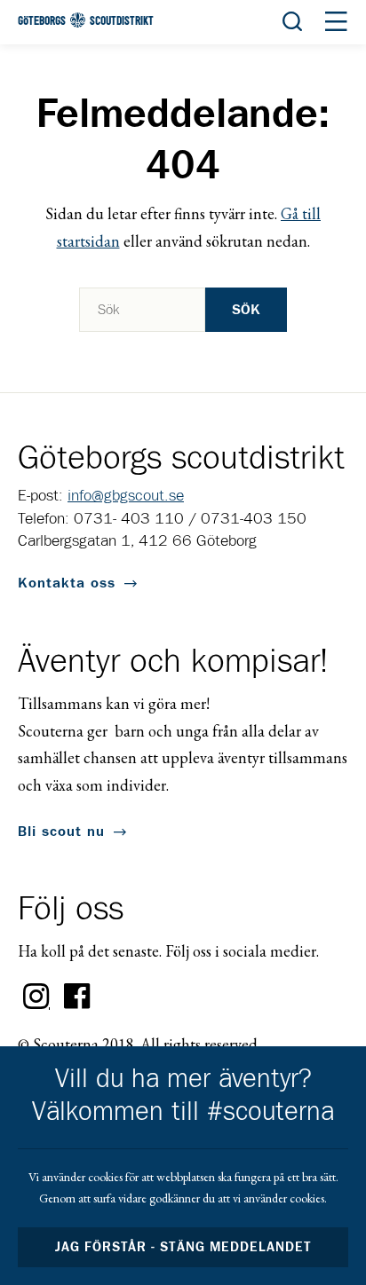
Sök (246, 310)
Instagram (36, 996)
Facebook (77, 996)
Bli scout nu (61, 831)
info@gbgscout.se (126, 496)
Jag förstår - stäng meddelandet (183, 1247)
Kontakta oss (66, 583)
